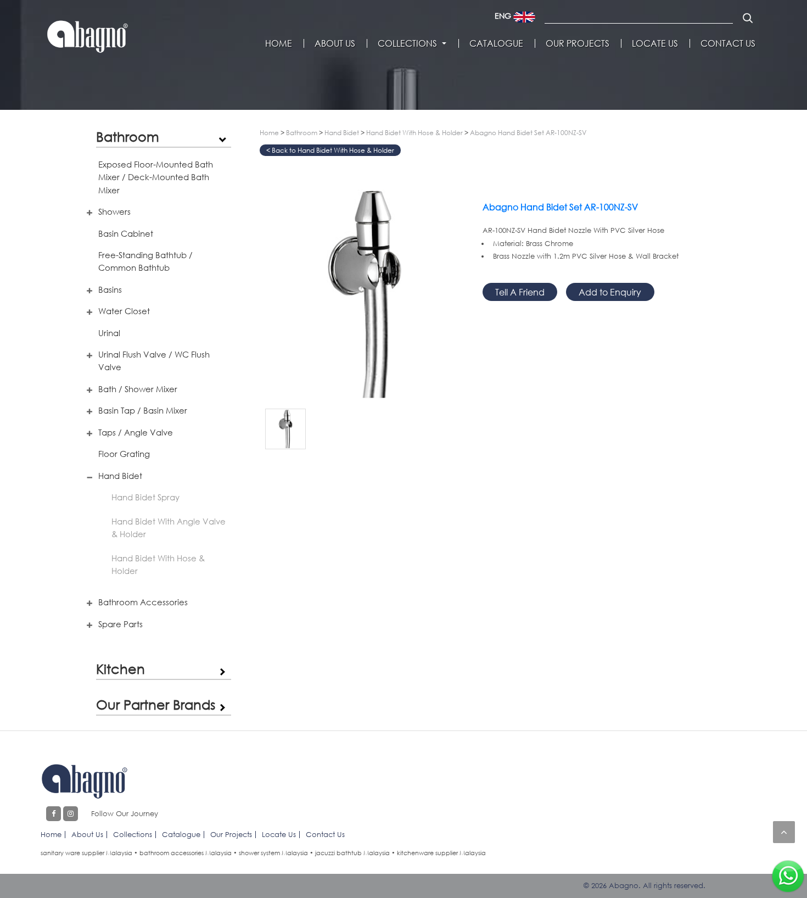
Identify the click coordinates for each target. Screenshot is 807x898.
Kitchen (120, 669)
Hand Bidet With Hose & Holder (158, 564)
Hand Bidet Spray (145, 497)
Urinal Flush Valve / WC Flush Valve (154, 360)
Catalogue (496, 43)
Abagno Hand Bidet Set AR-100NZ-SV (528, 133)
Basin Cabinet (125, 233)
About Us (335, 43)
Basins (110, 289)
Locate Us (655, 43)
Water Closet (124, 311)
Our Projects (577, 43)
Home (278, 43)
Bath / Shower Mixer (137, 389)
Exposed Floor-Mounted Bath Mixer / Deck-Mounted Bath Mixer (155, 177)
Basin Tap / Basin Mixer (142, 410)
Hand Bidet (120, 476)
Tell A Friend (520, 292)
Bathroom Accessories (143, 602)
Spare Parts (120, 624)
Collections (407, 43)
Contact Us (727, 43)
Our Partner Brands (155, 704)
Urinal (109, 333)
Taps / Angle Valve (135, 432)
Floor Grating (124, 454)
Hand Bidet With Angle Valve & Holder (168, 527)
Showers (114, 211)
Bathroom (127, 136)
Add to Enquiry (610, 292)
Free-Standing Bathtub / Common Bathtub (145, 261)
